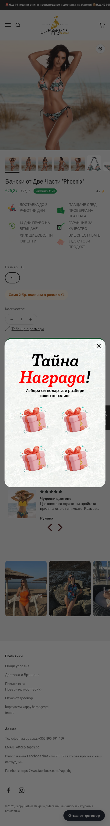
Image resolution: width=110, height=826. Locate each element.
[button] (34, 419)
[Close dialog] (99, 346)
